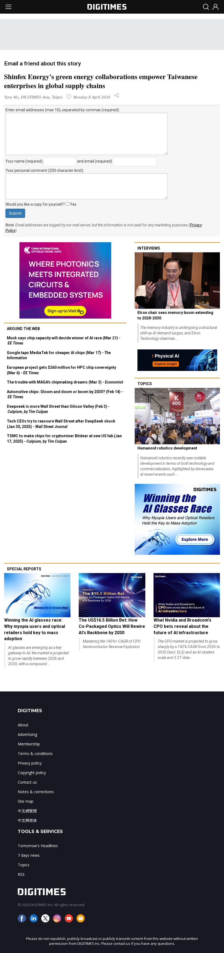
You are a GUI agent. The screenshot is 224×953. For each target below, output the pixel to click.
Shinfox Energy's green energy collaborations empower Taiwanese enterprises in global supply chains (101, 81)
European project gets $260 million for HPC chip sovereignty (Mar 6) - (61, 370)
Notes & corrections (36, 791)
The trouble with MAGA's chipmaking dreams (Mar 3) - (65, 382)
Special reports (24, 569)
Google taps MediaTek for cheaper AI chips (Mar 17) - (59, 355)
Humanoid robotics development (167, 448)
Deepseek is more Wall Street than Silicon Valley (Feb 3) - (58, 409)
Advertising (27, 734)
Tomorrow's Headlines (38, 845)
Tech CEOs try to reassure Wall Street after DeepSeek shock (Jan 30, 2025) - (61, 424)
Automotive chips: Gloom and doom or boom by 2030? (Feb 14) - (65, 394)
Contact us (27, 782)
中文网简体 (27, 820)
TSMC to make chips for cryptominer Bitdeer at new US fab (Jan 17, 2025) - (64, 438)
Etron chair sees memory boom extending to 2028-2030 (175, 315)
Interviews (148, 248)
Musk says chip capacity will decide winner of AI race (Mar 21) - (63, 341)
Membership (29, 744)
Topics (144, 384)
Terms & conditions (35, 753)
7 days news (29, 855)
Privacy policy (30, 763)
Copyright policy (32, 772)
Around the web (23, 328)
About (23, 724)
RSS (21, 874)
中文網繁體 (27, 810)
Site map (25, 801)
